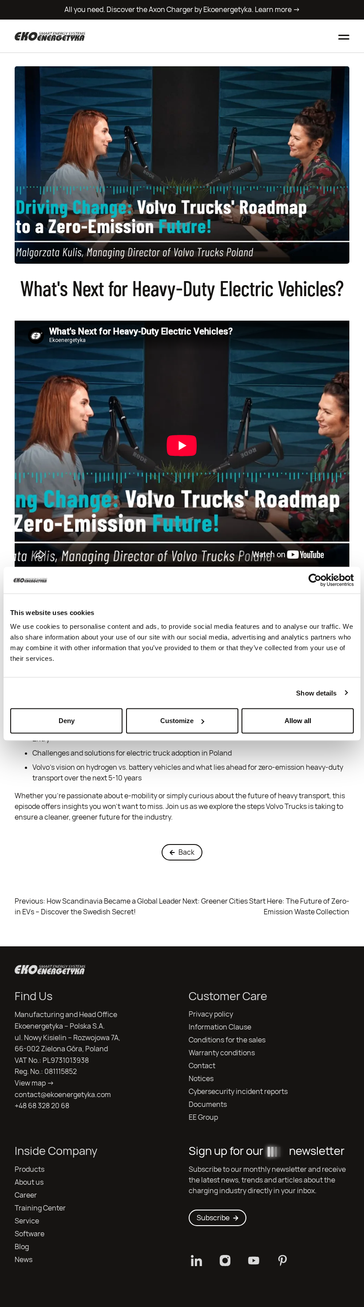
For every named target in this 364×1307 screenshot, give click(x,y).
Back (186, 852)
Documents (208, 1104)
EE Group (203, 1117)
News (23, 1259)
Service (27, 1221)
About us (29, 1182)
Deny (67, 720)
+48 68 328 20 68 (42, 1105)
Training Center (40, 1208)
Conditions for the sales (227, 1040)
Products (29, 1169)
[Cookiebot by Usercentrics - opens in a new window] (315, 580)
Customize (177, 720)
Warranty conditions (222, 1053)
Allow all (298, 720)
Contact (202, 1065)
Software (29, 1234)
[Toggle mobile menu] (343, 36)
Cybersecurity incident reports (238, 1091)
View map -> (34, 1083)
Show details (316, 692)
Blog (22, 1246)
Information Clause (220, 1027)
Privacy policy (211, 1014)
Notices (201, 1078)
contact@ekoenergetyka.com (63, 1094)
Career (26, 1195)
